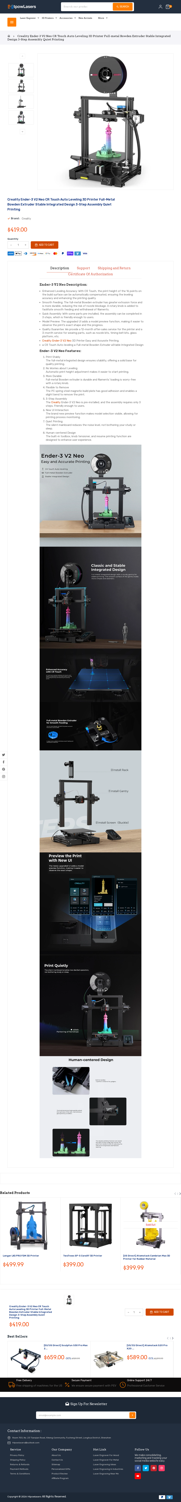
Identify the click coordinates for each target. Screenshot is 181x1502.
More (101, 18)
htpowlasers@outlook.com (25, 1442)
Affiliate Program (60, 1478)
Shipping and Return (114, 268)
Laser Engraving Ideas (104, 1464)
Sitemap (56, 1464)
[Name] (132, 1415)
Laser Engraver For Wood (106, 1455)
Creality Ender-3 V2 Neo (56, 340)
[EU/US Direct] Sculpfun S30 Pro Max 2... (65, 1347)
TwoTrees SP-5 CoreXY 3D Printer (82, 1255)
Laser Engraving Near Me (106, 1473)
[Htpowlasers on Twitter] (3, 754)
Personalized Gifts (61, 1469)
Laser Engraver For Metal (106, 1460)
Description (59, 268)
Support (83, 268)
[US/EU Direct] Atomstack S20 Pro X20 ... (147, 1347)
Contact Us (57, 1460)
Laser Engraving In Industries (108, 1469)
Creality (55, 402)
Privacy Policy (17, 1455)
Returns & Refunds (20, 1464)
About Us (56, 1455)
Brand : (15, 218)
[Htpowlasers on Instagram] (3, 776)
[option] (21, 70)
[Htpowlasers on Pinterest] (3, 769)
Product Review (60, 1473)
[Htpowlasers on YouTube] (138, 1476)
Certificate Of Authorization (90, 274)
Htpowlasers (34, 1496)
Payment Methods (19, 1469)
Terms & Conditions (20, 1473)
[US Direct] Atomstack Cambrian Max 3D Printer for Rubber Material (146, 1257)
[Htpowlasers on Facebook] (3, 762)
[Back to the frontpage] (8, 36)
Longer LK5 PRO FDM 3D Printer (21, 1255)
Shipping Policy (17, 1460)
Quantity (12, 239)
